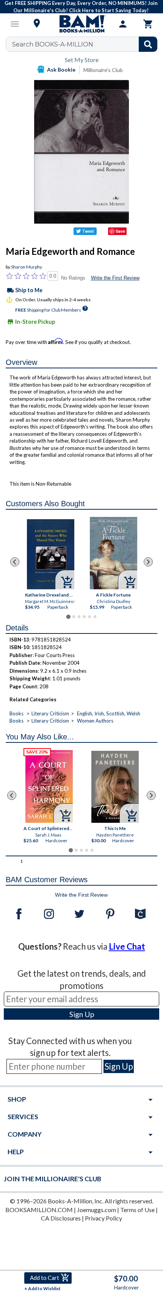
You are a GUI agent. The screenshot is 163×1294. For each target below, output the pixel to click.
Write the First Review (115, 278)
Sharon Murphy (26, 267)
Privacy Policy (103, 1218)
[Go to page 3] (78, 616)
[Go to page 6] (94, 616)
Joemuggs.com (96, 1209)
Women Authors (95, 721)
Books (16, 713)
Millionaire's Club (103, 70)
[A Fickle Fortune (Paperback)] (113, 553)
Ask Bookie (61, 69)
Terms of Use (137, 1209)
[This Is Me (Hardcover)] (115, 787)
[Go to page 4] (84, 616)
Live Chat (127, 946)
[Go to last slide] (14, 561)
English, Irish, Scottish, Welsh (108, 713)
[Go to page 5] (89, 616)
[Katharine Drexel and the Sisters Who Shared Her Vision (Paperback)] (50, 554)
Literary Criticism (50, 713)
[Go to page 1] (68, 616)
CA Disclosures (61, 1218)
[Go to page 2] (73, 616)
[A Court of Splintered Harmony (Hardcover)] (49, 786)
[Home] (81, 24)
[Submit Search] (148, 44)
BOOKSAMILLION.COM (39, 1209)
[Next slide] (148, 561)
